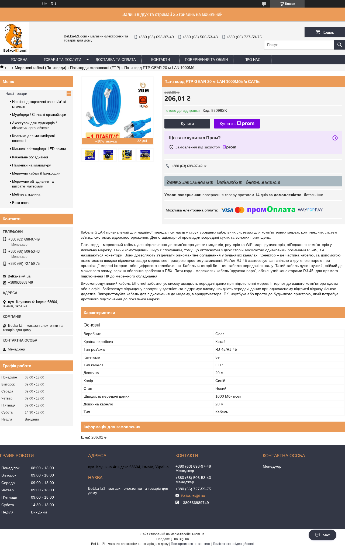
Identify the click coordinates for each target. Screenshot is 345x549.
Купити (187, 123)
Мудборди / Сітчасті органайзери (39, 115)
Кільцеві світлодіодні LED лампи (39, 149)
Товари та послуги (62, 60)
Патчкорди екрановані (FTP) (95, 67)
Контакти (160, 60)
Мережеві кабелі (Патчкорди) (40, 67)
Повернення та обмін (206, 60)
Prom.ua (198, 534)
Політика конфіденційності (233, 544)
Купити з (228, 123)
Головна (19, 60)
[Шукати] (339, 45)
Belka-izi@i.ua (19, 276)
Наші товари (16, 93)
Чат (326, 535)
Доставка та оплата (116, 60)
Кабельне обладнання (30, 157)
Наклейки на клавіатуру (31, 165)
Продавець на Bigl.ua (172, 539)
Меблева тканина (26, 194)
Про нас (252, 60)
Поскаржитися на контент (191, 544)
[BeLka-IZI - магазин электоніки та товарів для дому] (14, 52)
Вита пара (20, 203)
